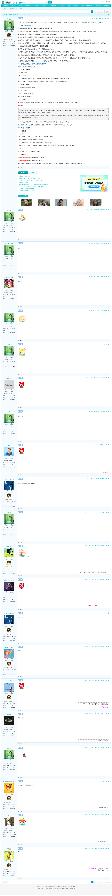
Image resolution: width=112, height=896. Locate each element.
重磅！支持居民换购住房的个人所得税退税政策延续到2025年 (33, 184)
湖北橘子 (7, 647)
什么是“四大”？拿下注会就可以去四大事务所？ (30, 178)
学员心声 (13, 5)
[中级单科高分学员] (95, 206)
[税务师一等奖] (26, 206)
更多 (108, 166)
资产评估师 (53, 5)
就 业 (69, 5)
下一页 (100, 11)
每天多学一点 (7, 479)
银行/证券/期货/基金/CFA (87, 5)
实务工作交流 (19, 8)
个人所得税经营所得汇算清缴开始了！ (28, 190)
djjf (9, 815)
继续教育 (76, 5)
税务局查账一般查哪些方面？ (26, 182)
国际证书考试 (98, 5)
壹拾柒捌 (9, 714)
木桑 (9, 445)
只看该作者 (92, 18)
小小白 (7, 546)
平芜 (8, 512)
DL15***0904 (9, 243)
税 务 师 (44, 5)
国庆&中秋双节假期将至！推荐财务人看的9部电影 (31, 180)
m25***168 (9, 210)
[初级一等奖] (78, 206)
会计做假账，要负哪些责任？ (26, 176)
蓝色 (8, 748)
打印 (108, 14)
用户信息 (13, 45)
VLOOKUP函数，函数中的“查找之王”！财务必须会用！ (32, 186)
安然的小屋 (7, 580)
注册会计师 (36, 5)
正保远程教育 (4, 8)
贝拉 (8, 849)
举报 (21, 167)
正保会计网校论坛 (12, 8)
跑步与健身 (106, 5)
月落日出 (8, 378)
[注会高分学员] (44, 206)
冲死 (9, 311)
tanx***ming (7, 781)
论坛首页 (6, 5)
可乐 (8, 18)
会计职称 (28, 5)
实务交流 (61, 5)
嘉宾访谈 (21, 5)
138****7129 (9, 277)
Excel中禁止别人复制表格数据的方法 (28, 188)
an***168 (9, 680)
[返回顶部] (108, 210)
